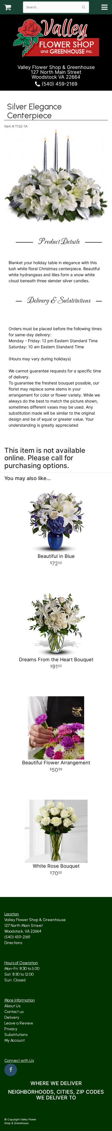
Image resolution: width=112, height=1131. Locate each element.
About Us (12, 1006)
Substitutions (16, 1034)
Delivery (11, 1017)
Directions (13, 942)
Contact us (14, 1011)
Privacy (10, 1028)
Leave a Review (18, 1023)
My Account (14, 1040)
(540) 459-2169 (58, 84)
